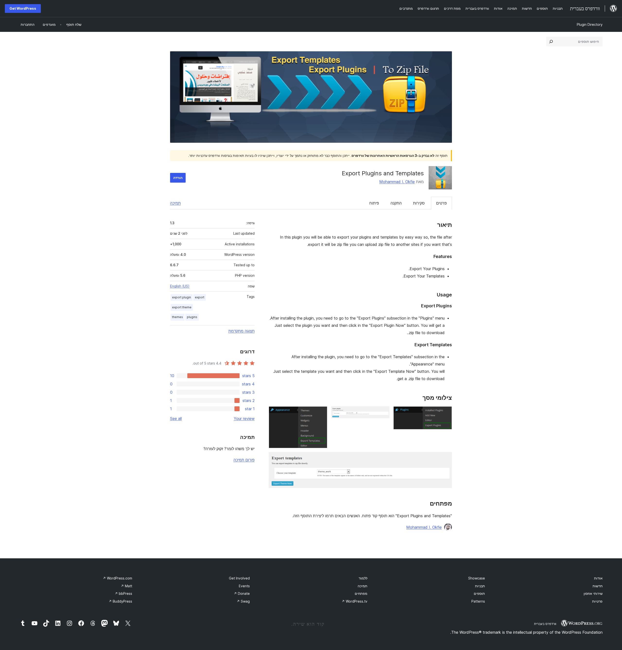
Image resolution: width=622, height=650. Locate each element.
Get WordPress (22, 8)
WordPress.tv (354, 601)
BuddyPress (120, 601)
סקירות (419, 203)
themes (177, 317)
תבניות (480, 586)
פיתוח (374, 203)
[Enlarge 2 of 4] (382, 412)
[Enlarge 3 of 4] (320, 412)
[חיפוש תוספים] (551, 41)
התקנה (396, 203)
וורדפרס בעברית (545, 624)
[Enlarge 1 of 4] (445, 412)
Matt (126, 586)
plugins (192, 317)
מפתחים (361, 593)
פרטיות (597, 601)
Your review (244, 418)
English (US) (180, 286)
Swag (243, 601)
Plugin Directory (590, 24)
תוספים (479, 593)
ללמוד (363, 578)
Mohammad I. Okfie (397, 181)
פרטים (441, 203)
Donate (242, 593)
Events (244, 586)
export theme (181, 307)
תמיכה (175, 203)
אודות (598, 578)
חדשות (598, 586)
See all (176, 418)
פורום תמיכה (244, 459)
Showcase (476, 578)
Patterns (478, 601)
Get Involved (239, 578)
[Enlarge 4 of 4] (445, 458)
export (199, 297)
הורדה (177, 178)
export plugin (181, 297)
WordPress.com (117, 578)
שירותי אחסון (593, 593)
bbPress (123, 593)
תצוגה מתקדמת (241, 331)
